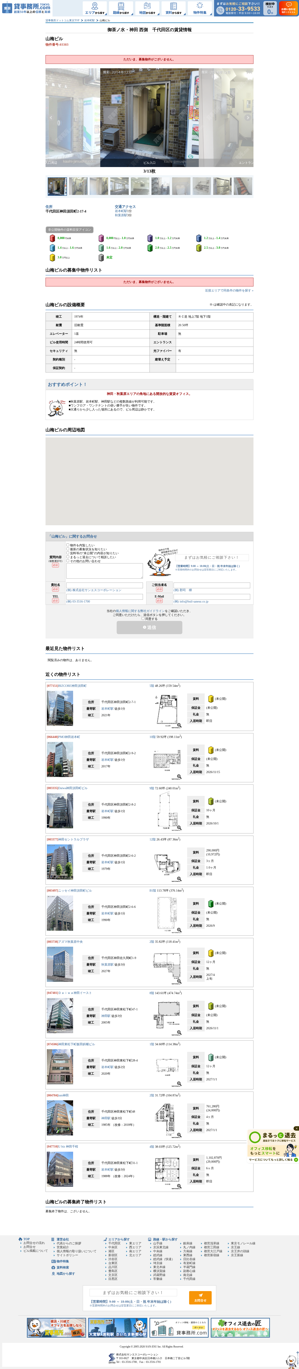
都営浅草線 (211, 1243)
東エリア (135, 1243)
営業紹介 (63, 1247)
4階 (152, 1146)
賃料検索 (63, 1267)
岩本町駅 (89, 20)
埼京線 (157, 1263)
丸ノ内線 (189, 1247)
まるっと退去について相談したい (92, 557)
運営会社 (63, 1239)
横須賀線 (159, 1271)
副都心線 (189, 1271)
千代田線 (189, 1279)
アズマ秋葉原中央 (70, 941)
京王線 (235, 1247)
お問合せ (29, 1246)
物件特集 (63, 1261)
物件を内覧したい (82, 545)
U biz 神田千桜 (68, 1146)
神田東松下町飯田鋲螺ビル (76, 1044)
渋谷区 (113, 1259)
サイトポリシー (67, 1255)
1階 (152, 1044)
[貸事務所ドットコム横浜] (56, 1336)
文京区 (113, 1275)
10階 (153, 737)
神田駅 (106, 1016)
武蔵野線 (159, 1275)
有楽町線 (189, 1263)
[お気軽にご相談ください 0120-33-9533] (238, 8)
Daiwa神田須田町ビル (73, 788)
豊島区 (113, 1271)
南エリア (135, 1251)
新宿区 (113, 1255)
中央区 (113, 1247)
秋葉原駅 (121, 215)
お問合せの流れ (34, 1243)
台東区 (113, 1263)
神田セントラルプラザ (73, 839)
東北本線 (159, 1267)
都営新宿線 (211, 1255)
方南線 (187, 1251)
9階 (152, 788)
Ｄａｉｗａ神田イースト (75, 993)
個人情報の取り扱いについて (77, 1251)
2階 (152, 941)
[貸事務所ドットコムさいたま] (117, 1336)
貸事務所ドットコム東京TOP (62, 20)
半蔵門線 (189, 1267)
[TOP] (26, 8)
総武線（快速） (164, 1259)
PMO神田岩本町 (69, 737)
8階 (152, 993)
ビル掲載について (35, 1250)
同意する (151, 619)
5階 (152, 685)
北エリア (135, 1255)
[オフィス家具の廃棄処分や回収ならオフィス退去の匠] (240, 1336)
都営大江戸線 (213, 1251)
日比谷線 (189, 1259)
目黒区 (113, 1279)
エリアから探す (119, 1239)
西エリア (135, 1247)
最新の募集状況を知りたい (88, 549)
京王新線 (237, 1255)
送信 (151, 627)
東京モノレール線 (243, 1243)
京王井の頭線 (240, 1251)
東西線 (187, 1255)
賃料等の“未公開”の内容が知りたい (94, 553)
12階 (153, 839)
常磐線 (157, 1279)
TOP (26, 1239)
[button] (51, 117)
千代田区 (114, 1243)
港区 (111, 1251)
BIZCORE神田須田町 (72, 685)
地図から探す (66, 1273)
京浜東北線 (161, 1247)
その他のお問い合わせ (85, 561)
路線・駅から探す (165, 1239)
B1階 (153, 890)
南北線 (187, 1275)
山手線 (157, 1243)
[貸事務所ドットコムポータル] (179, 1336)
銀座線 (187, 1243)
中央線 (157, 1251)
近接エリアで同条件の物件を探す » (229, 290)
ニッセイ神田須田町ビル (75, 890)
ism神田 (63, 1095)
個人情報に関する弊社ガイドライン (140, 611)
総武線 (157, 1255)
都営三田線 (211, 1247)
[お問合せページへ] (200, 1303)
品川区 (113, 1267)
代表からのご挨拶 (69, 1243)
